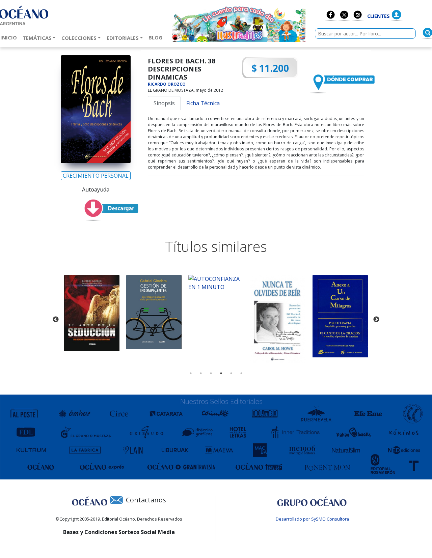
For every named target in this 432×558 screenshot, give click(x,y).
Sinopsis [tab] (164, 103)
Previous (55, 319)
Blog (156, 37)
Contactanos (146, 499)
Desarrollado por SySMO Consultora (312, 519)
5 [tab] (231, 373)
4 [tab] (221, 373)
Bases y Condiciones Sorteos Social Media (119, 532)
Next (376, 319)
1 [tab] (190, 373)
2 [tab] (200, 373)
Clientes (378, 16)
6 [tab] (241, 373)
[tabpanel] (92, 312)
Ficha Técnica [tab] (203, 103)
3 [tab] (211, 373)
